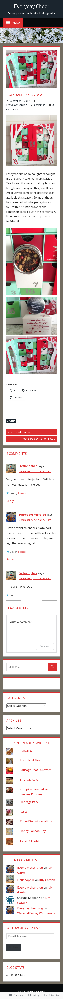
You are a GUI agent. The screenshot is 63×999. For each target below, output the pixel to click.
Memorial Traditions (19, 432)
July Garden (47, 880)
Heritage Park (29, 802)
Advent (11, 421)
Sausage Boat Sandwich (35, 770)
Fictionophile (28, 466)
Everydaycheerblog (16, 104)
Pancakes (26, 751)
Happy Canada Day (33, 831)
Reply (10, 501)
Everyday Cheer (31, 6)
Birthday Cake (29, 779)
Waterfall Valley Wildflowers (36, 913)
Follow (13, 947)
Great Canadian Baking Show (29, 439)
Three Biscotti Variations (36, 821)
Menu (16, 23)
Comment (45, 646)
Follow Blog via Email (24, 928)
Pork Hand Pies (30, 760)
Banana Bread (29, 840)
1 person (22, 493)
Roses (23, 811)
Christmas (39, 104)
